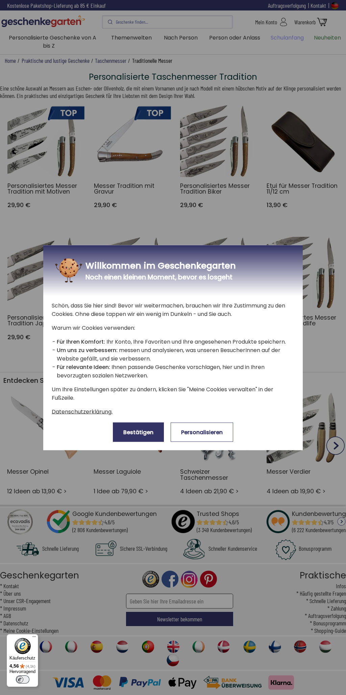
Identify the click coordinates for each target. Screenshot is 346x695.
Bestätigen (138, 432)
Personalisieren (202, 432)
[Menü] (34, 638)
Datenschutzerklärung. (82, 411)
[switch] (22, 679)
